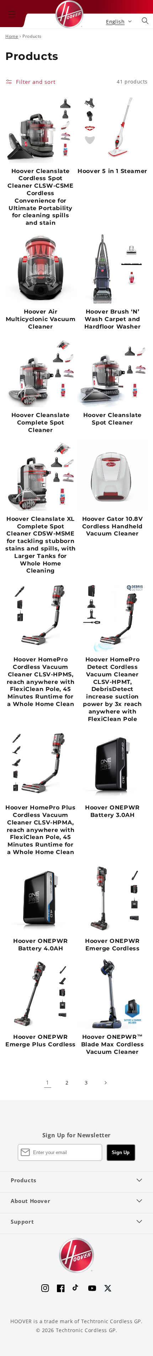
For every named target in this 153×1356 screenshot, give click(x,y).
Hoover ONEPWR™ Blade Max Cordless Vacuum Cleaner (112, 1044)
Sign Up (121, 1152)
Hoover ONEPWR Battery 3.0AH (112, 811)
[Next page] (105, 1083)
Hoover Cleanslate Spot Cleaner (112, 419)
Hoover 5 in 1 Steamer (112, 171)
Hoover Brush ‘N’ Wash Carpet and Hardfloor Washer (112, 319)
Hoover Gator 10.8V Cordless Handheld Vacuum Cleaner (112, 526)
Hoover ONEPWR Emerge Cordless (112, 945)
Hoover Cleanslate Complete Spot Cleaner (40, 422)
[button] (12, 14)
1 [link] (47, 1082)
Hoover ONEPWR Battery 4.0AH (40, 945)
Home (11, 36)
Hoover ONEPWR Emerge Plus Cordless (40, 1040)
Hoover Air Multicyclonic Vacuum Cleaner (41, 319)
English (115, 21)
